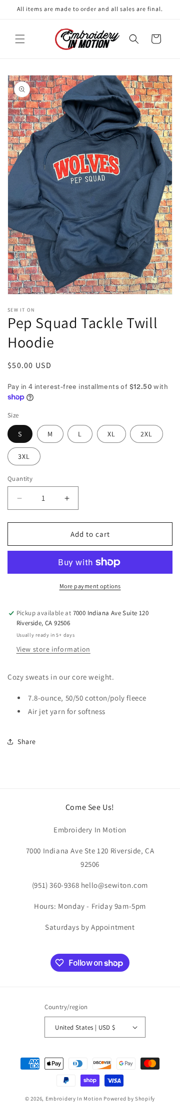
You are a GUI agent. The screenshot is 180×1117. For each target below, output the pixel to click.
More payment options (90, 586)
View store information (53, 649)
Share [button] (27, 741)
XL (112, 433)
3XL (24, 456)
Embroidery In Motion (74, 1098)
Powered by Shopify (129, 1098)
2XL (146, 433)
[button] (20, 39)
